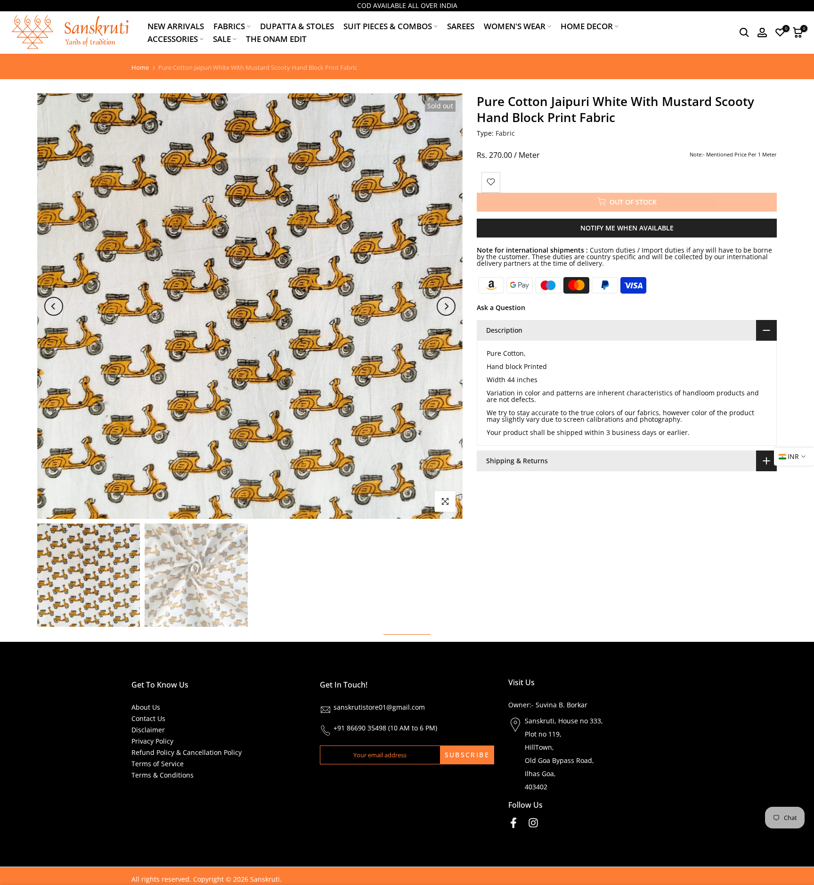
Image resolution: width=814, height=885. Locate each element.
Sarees (460, 26)
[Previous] (53, 306)
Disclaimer (148, 729)
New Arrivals (175, 26)
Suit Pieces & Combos (387, 26)
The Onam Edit (276, 38)
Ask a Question (501, 307)
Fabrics (229, 26)
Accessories (172, 38)
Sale (222, 38)
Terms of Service (157, 763)
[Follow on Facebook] (513, 823)
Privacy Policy (152, 741)
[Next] (446, 306)
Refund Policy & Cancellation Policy (186, 752)
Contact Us (148, 718)
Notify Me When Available (627, 227)
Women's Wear (514, 26)
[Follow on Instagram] (533, 823)
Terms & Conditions (162, 774)
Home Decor (587, 26)
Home (140, 68)
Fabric (505, 133)
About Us (145, 707)
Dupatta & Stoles (297, 26)
